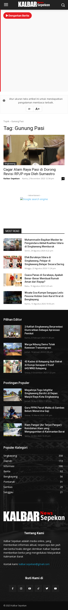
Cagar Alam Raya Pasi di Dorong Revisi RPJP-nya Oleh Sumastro (29, 171)
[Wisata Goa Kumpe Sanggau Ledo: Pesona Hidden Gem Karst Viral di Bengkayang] (12, 297)
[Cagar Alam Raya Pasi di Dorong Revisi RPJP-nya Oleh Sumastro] (34, 150)
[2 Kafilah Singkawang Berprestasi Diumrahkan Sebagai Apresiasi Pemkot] (12, 331)
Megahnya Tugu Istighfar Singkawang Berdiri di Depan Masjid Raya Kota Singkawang (42, 393)
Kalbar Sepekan (11, 178)
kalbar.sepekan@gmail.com (34, 564)
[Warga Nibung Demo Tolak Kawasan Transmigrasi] (12, 349)
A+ (37, 109)
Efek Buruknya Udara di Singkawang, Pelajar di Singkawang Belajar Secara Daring (44, 260)
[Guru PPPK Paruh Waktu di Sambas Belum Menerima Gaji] (12, 412)
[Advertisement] (34, 53)
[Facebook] (12, 588)
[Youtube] (29, 588)
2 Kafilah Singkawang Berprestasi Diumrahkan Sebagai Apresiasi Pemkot (44, 330)
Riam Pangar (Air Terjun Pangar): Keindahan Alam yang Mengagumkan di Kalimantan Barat (45, 428)
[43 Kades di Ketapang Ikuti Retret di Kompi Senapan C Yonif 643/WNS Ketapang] (12, 366)
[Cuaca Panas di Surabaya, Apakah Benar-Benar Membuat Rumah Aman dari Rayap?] (12, 279)
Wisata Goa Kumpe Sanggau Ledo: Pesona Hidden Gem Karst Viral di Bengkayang (44, 296)
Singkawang (10, 163)
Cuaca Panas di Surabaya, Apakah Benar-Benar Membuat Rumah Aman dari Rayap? (44, 278)
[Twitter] (46, 588)
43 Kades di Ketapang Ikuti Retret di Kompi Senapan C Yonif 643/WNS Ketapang (43, 365)
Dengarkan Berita (18, 15)
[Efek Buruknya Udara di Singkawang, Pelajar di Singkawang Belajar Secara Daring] (12, 262)
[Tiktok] (38, 588)
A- (29, 108)
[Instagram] (21, 588)
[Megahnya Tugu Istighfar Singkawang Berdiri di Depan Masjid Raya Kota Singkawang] (12, 394)
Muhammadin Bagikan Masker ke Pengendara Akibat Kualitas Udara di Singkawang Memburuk (44, 243)
